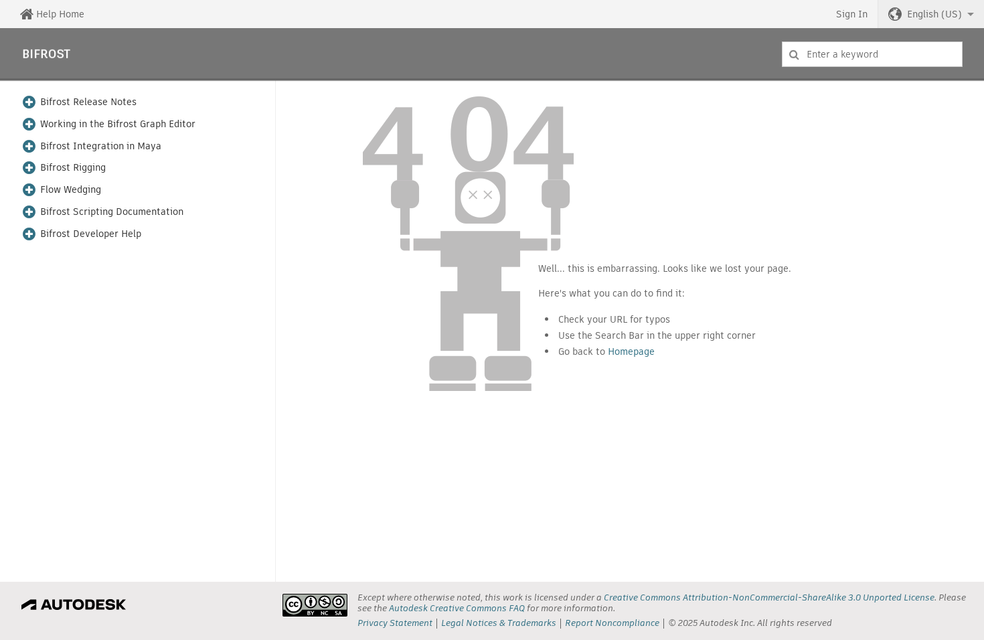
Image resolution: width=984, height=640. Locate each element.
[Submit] (794, 54)
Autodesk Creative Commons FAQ (457, 608)
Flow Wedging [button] (70, 189)
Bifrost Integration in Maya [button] (100, 146)
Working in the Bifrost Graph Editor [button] (117, 124)
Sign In (852, 14)
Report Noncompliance (612, 623)
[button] (931, 14)
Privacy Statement (394, 623)
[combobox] (872, 54)
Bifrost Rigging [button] (73, 167)
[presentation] (314, 605)
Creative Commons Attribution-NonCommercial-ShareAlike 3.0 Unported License (769, 597)
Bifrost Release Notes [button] (88, 102)
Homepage (631, 351)
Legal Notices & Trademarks (498, 623)
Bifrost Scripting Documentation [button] (111, 212)
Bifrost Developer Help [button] (90, 234)
